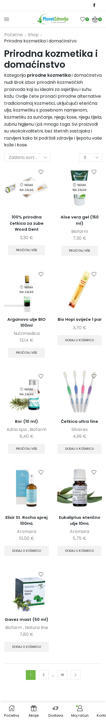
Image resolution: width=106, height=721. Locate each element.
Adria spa (17, 429)
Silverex (79, 429)
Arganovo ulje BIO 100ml (26, 322)
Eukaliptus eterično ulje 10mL (79, 520)
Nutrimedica (27, 333)
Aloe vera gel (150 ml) (80, 220)
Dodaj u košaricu (79, 340)
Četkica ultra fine (79, 421)
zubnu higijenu (19, 124)
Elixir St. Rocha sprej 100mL (26, 520)
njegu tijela (90, 117)
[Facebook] (94, 5)
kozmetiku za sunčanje (28, 117)
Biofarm (79, 231)
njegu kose (65, 117)
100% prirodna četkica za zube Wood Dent (26, 223)
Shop (33, 35)
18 (62, 675)
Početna (13, 35)
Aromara (26, 531)
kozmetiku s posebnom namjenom (50, 110)
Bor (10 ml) (26, 421)
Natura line (36, 627)
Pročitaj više (26, 250)
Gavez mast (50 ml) (26, 619)
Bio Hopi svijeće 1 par (80, 319)
